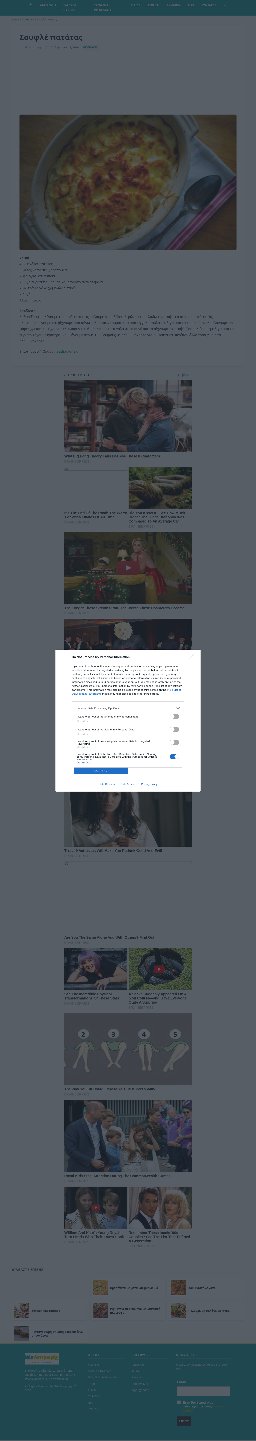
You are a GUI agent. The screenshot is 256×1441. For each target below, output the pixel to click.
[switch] (174, 716)
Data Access (128, 784)
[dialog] (128, 720)
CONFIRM (101, 770)
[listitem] (128, 708)
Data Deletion (107, 784)
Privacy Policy (149, 784)
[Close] (192, 657)
